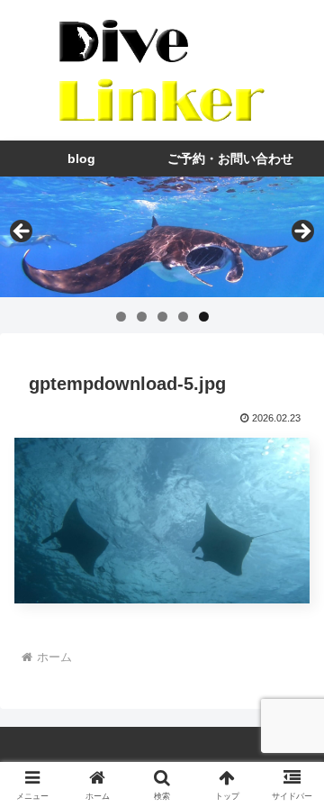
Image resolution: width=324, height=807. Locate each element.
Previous (22, 232)
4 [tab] (183, 317)
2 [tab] (142, 317)
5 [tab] (204, 317)
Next (301, 232)
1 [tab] (121, 317)
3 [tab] (162, 317)
